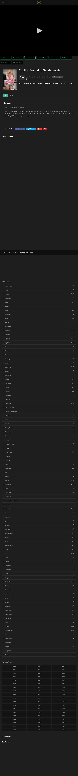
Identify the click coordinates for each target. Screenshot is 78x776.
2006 (63, 687)
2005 (14, 691)
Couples (7, 391)
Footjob (7, 456)
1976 (63, 723)
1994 (63, 701)
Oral (6, 553)
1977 (39, 723)
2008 (14, 687)
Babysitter (8, 314)
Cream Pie (8, 395)
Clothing (62, 83)
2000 (63, 694)
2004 (39, 691)
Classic (7, 379)
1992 (39, 705)
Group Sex (8, 484)
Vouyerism (8, 650)
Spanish (7, 602)
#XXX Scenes (9, 286)
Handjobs (8, 492)
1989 (39, 708)
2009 (63, 684)
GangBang (8, 468)
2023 (14, 669)
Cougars (7, 387)
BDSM (7, 322)
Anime (7, 306)
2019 (39, 673)
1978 (14, 723)
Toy (6, 634)
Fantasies (8, 432)
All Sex (7, 294)
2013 (39, 680)
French (7, 464)
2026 (14, 666)
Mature (7, 537)
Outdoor (7, 561)
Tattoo (7, 622)
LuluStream (17, 58)
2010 (39, 684)
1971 (39, 730)
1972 (14, 730)
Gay (6, 472)
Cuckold (7, 399)
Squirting (7, 606)
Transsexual (8, 638)
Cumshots (70, 83)
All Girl (7, 290)
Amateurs (8, 298)
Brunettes (8, 367)
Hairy (6, 488)
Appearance (27, 83)
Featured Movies (10, 444)
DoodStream (30, 58)
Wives (7, 655)
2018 (63, 673)
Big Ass (7, 330)
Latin (6, 521)
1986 (39, 712)
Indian (7, 505)
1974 (39, 726)
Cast (11, 96)
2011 (14, 684)
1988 (63, 708)
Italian (7, 513)
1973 (63, 726)
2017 (14, 677)
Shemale (7, 590)
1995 (39, 701)
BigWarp (4, 58)
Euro (6, 420)
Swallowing (8, 614)
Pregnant (8, 578)
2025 (39, 666)
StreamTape (17, 63)
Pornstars (8, 569)
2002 (14, 694)
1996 (14, 701)
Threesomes (9, 630)
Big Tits (40, 83)
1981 (14, 719)
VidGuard (4, 63)
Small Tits (8, 594)
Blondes (55, 83)
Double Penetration (11, 411)
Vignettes (8, 642)
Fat (6, 436)
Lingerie (7, 529)
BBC (34, 83)
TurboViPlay (42, 58)
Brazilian (7, 363)
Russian (7, 586)
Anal (6, 302)
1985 (63, 712)
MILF (6, 541)
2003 (63, 691)
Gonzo (7, 480)
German (7, 476)
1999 (14, 698)
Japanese (8, 517)
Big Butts (7, 338)
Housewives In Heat (11, 501)
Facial (7, 424)
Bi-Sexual (8, 326)
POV (6, 574)
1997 (63, 698)
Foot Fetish (8, 452)
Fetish (7, 448)
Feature (7, 440)
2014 (14, 680)
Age (20, 83)
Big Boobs (8, 334)
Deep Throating (9, 407)
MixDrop (64, 58)
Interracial (8, 509)
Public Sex (8, 582)
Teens (7, 626)
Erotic (7, 415)
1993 (14, 705)
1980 (39, 719)
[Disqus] (39, 170)
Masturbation (9, 533)
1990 (14, 708)
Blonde (7, 351)
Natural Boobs (9, 545)
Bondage (7, 359)
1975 (14, 726)
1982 (63, 716)
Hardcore (8, 497)
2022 (39, 669)
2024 (63, 666)
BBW (6, 318)
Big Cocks (8, 343)
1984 (14, 716)
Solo (6, 598)
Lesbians (7, 525)
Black (6, 347)
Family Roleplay (9, 428)
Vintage (7, 646)
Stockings (8, 610)
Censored (8, 375)
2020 (14, 673)
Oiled (6, 549)
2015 (63, 677)
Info (5, 96)
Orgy (6, 557)
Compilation (8, 383)
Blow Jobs (8, 355)
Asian (6, 310)
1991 (63, 705)
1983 (39, 716)
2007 (39, 687)
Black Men (47, 83)
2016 (39, 677)
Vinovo (52, 58)
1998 (39, 698)
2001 (39, 694)
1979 (63, 719)
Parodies (8, 565)
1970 (63, 730)
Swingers (8, 618)
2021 (63, 669)
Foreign (7, 460)
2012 (63, 680)
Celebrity (7, 371)
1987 (14, 712)
